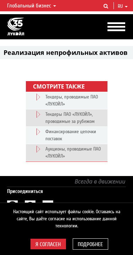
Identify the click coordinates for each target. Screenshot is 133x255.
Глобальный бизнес (29, 5)
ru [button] (121, 6)
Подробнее (90, 244)
